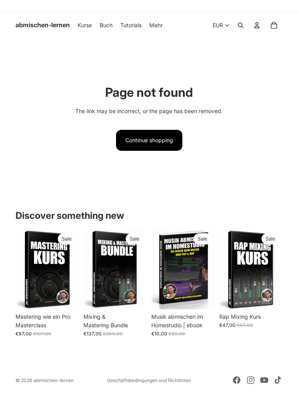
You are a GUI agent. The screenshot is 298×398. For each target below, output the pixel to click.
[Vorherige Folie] (91, 269)
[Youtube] (264, 380)
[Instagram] (250, 380)
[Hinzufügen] (67, 297)
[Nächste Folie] (138, 269)
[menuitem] (156, 25)
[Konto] (256, 25)
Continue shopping (149, 140)
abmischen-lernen (53, 380)
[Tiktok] (277, 380)
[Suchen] (240, 25)
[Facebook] (236, 380)
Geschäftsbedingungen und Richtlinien (149, 380)
